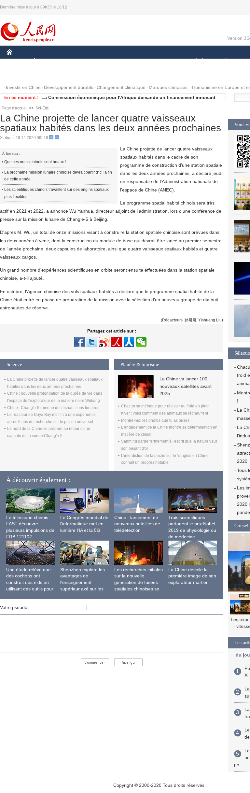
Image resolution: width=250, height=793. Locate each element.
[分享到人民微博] (116, 342)
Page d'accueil (15, 108)
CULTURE (163, 61)
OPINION (21, 74)
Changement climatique (121, 87)
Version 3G (238, 38)
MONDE (77, 61)
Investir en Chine (23, 87)
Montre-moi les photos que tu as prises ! (156, 420)
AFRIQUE (104, 61)
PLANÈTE (222, 61)
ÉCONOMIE (47, 61)
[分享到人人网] (129, 342)
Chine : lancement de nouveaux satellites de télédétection (137, 524)
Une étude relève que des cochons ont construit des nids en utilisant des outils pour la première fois (29, 582)
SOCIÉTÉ (193, 61)
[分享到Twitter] (92, 342)
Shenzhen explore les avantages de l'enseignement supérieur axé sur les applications (82, 582)
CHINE (18, 61)
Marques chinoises (168, 87)
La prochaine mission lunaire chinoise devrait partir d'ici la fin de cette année (58, 176)
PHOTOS (48, 74)
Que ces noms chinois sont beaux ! (35, 162)
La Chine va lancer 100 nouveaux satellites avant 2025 (186, 386)
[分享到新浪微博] (104, 342)
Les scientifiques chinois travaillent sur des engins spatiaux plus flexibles (56, 193)
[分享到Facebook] (79, 342)
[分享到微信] (141, 342)
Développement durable (68, 87)
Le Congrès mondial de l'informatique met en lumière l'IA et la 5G (84, 524)
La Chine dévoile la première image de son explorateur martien (192, 576)
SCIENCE (134, 61)
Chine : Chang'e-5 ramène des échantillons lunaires (53, 407)
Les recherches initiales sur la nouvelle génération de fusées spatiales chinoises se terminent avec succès (138, 582)
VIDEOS (75, 74)
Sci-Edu (42, 108)
